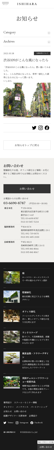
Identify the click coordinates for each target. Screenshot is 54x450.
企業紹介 (33, 415)
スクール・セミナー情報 (25, 402)
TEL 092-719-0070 (30, 233)
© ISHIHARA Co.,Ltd (28, 432)
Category (9, 32)
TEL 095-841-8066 (30, 248)
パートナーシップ (39, 406)
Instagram (24, 422)
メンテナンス (22, 406)
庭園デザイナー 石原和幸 (15, 415)
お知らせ (7, 411)
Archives (9, 41)
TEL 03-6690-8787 (30, 218)
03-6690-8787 (14, 202)
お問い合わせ (45, 446)
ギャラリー (8, 406)
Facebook (39, 422)
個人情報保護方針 (9, 432)
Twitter (10, 422)
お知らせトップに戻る (27, 145)
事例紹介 (7, 402)
